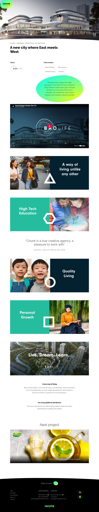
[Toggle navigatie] (95, 4)
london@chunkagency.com (58, 498)
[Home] (6, 4)
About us (12, 497)
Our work (13, 493)
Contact (12, 499)
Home (11, 491)
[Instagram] (80, 497)
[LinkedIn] (80, 492)
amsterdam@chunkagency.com (39, 498)
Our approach (14, 495)
